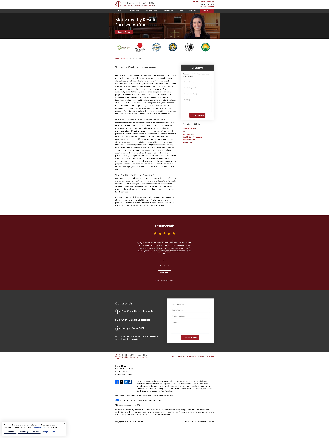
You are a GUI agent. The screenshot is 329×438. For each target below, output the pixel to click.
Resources (192, 11)
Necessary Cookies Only (29, 432)
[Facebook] (117, 382)
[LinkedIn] (126, 382)
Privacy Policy (191, 356)
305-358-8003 (207, 4)
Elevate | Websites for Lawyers (199, 422)
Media (181, 11)
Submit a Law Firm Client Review (165, 280)
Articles (123, 58)
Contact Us (207, 11)
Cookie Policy (142, 400)
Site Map (201, 356)
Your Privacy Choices (127, 400)
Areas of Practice (151, 11)
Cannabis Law (188, 134)
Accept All (10, 432)
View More (164, 273)
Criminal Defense (189, 128)
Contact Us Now (124, 32)
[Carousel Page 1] (160, 266)
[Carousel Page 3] (169, 266)
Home (120, 11)
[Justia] (130, 382)
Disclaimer (181, 356)
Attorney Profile (134, 11)
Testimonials (168, 11)
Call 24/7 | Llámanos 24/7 (203, 2)
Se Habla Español (206, 7)
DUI (184, 131)
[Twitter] (121, 382)
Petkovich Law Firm (136, 422)
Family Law (187, 142)
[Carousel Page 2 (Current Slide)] (164, 266)
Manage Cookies (155, 400)
